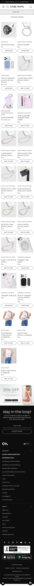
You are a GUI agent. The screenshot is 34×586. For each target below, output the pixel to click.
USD (27, 444)
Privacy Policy (10, 568)
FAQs (3, 479)
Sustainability (6, 513)
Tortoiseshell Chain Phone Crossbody (6, 335)
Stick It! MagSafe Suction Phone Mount (24, 297)
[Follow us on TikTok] (25, 542)
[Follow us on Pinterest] (17, 542)
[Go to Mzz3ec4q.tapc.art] (17, 395)
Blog (4, 524)
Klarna (4, 492)
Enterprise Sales (8, 458)
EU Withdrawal (7, 499)
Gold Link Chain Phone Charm (7, 225)
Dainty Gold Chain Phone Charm (25, 154)
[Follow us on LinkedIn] (29, 542)
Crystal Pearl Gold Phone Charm (25, 79)
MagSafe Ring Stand (23, 261)
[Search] (7, 7)
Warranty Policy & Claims (10, 486)
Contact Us (6, 482)
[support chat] (3, 583)
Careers (5, 517)
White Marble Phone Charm (23, 225)
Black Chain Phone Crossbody (25, 334)
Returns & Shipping (8, 489)
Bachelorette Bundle (9, 468)
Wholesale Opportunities (11, 461)
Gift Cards (5, 520)
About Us (5, 510)
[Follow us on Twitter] (9, 542)
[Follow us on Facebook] (4, 542)
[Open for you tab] (30, 583)
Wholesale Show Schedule (11, 465)
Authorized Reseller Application (13, 472)
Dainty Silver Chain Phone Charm (8, 190)
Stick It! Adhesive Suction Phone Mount (8, 80)
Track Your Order (8, 475)
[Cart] (30, 7)
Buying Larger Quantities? (11, 454)
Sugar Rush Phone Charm (8, 261)
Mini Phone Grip (7, 45)
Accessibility (6, 496)
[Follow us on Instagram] (13, 542)
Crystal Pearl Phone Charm (6, 154)
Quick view (9, 50)
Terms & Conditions (22, 568)
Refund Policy (17, 571)
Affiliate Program (8, 527)
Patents (4, 531)
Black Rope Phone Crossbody (8, 371)
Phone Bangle (23, 45)
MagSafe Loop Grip (8, 295)
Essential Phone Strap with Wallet (25, 190)
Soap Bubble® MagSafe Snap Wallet (23, 118)
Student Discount (8, 534)
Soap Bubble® (7, 117)
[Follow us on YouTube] (21, 542)
